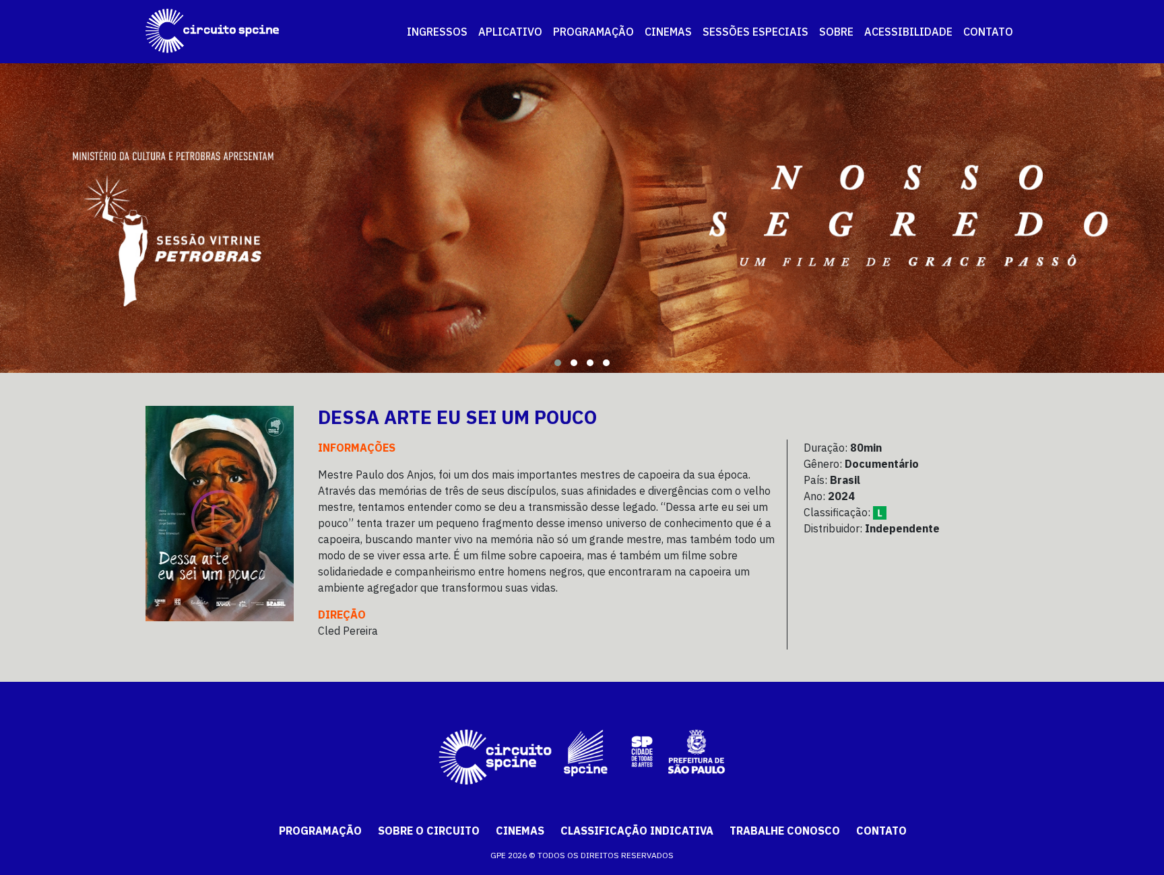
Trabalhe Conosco (785, 830)
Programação (320, 830)
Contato (881, 830)
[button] (558, 363)
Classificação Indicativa (636, 830)
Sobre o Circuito (429, 830)
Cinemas (520, 830)
